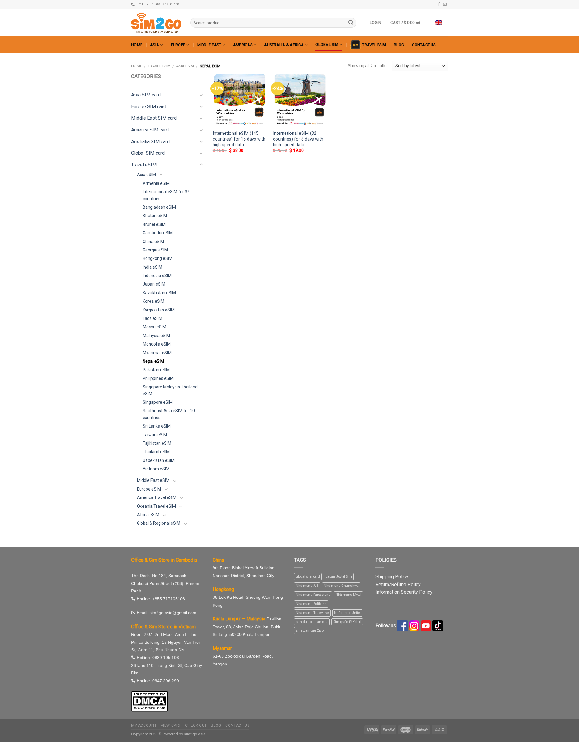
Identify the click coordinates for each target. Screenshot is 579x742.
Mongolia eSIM (157, 344)
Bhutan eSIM (155, 215)
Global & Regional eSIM (158, 523)
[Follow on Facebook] (439, 4)
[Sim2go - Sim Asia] (156, 22)
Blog (399, 45)
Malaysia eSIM (156, 335)
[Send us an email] (445, 4)
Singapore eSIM (158, 402)
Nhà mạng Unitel (347, 613)
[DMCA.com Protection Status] (149, 701)
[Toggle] (201, 95)
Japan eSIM (154, 284)
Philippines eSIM (158, 378)
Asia (154, 45)
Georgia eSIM (155, 250)
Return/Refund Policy (398, 584)
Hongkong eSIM (157, 258)
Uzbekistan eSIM (159, 460)
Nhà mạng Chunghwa (341, 586)
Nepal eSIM (153, 361)
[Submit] (351, 23)
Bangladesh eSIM (159, 207)
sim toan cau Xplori (311, 631)
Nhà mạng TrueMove (312, 613)
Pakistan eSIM (156, 369)
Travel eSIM (374, 45)
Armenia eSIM (156, 183)
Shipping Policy (391, 576)
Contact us (423, 45)
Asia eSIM (185, 66)
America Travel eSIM (156, 497)
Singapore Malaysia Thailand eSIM (170, 390)
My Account (144, 725)
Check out (196, 725)
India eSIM (152, 267)
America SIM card (150, 130)
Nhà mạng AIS (307, 586)
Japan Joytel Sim (338, 577)
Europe (178, 45)
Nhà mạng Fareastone (313, 595)
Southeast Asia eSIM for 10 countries (169, 414)
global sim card (308, 577)
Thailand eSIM (156, 451)
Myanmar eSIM (157, 352)
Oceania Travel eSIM (156, 506)
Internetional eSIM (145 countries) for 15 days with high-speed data (239, 139)
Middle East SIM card (154, 118)
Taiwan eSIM (155, 434)
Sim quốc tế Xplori (347, 622)
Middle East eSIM (153, 480)
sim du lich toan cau (312, 622)
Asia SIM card (146, 95)
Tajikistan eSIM (157, 443)
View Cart (171, 725)
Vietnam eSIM (156, 468)
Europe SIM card (148, 106)
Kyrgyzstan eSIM (159, 310)
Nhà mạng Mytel (348, 595)
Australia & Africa (284, 45)
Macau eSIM (154, 326)
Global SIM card (148, 153)
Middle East (209, 45)
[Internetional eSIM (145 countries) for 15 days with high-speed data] (240, 100)
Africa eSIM (148, 514)
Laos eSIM (152, 318)
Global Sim (326, 44)
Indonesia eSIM (157, 275)
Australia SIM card (150, 141)
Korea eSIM (153, 301)
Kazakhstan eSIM (159, 292)
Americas (242, 45)
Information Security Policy (403, 592)
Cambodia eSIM (158, 232)
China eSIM (153, 241)
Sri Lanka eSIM (157, 426)
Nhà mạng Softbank (311, 604)
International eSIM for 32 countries (166, 195)
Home (136, 45)
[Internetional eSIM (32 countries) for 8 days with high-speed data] (300, 100)
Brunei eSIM (154, 224)
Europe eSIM (149, 489)
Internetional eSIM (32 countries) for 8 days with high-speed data (298, 139)
